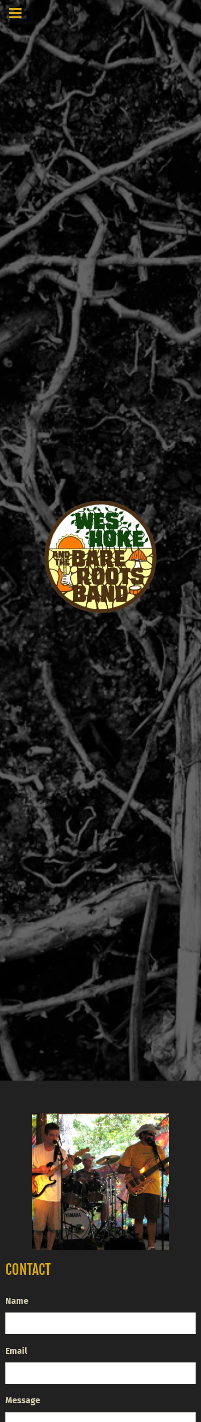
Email (16, 1351)
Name (16, 1301)
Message (22, 1400)
